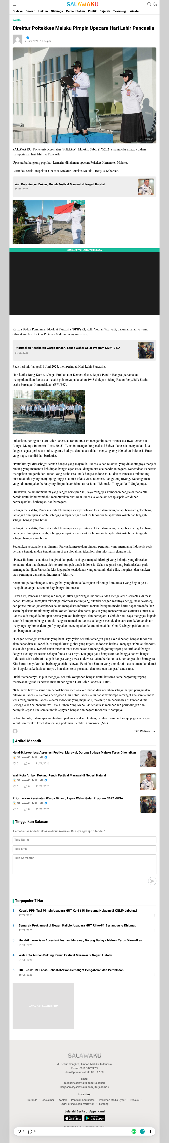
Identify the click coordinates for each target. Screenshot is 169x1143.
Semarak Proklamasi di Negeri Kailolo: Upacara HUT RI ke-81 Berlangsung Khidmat (77, 925)
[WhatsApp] (133, 1131)
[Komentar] (29, 1131)
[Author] (17, 39)
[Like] (18, 1131)
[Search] (149, 4)
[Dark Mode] (155, 4)
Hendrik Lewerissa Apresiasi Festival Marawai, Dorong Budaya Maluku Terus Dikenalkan (74, 752)
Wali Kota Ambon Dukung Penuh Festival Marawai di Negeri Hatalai (60, 184)
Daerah (17, 20)
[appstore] (73, 1119)
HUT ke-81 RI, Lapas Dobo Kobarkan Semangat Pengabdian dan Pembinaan (71, 970)
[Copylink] (142, 1131)
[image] (148, 758)
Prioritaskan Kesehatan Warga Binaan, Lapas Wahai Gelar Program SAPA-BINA (67, 348)
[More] (135, 763)
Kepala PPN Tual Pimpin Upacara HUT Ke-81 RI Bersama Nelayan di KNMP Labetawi (78, 911)
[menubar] (15, 4)
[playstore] (94, 1119)
